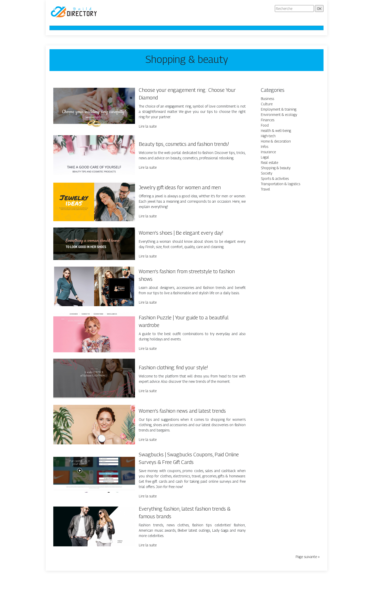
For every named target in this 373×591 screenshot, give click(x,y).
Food (265, 125)
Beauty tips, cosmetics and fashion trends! (184, 144)
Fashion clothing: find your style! (173, 367)
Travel (265, 189)
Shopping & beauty (276, 168)
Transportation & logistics (280, 184)
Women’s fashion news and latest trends (182, 411)
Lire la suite (148, 126)
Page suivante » (308, 556)
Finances (267, 120)
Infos (264, 146)
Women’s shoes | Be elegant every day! (181, 233)
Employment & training (278, 109)
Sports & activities (275, 178)
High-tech (268, 136)
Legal (265, 157)
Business (267, 98)
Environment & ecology (279, 114)
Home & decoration (276, 141)
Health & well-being (276, 130)
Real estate (269, 162)
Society (266, 173)
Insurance (268, 152)
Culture (267, 104)
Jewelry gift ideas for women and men (180, 187)
